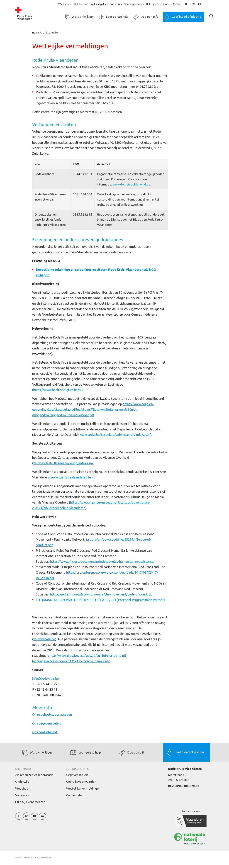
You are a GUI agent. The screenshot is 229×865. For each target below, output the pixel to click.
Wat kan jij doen (99, 4)
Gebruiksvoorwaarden (81, 781)
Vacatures (116, 4)
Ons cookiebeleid (45, 732)
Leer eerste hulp (117, 16)
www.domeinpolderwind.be (131, 184)
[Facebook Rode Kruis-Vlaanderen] (18, 818)
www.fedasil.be (44, 639)
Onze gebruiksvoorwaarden (52, 714)
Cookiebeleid (75, 795)
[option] (195, 4)
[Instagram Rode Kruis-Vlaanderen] (26, 818)
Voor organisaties (134, 4)
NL (186, 4)
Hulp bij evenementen (158, 4)
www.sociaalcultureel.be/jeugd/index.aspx (63, 463)
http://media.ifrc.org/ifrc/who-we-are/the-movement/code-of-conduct (100, 594)
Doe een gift (149, 16)
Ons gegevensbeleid (47, 723)
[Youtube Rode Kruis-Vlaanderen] (34, 818)
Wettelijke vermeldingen (83, 788)
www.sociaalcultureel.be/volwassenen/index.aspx (114, 434)
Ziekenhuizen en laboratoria (34, 774)
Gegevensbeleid (77, 774)
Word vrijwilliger (83, 16)
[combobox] (188, 4)
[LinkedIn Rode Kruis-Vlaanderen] (42, 818)
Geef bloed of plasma (186, 16)
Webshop (21, 788)
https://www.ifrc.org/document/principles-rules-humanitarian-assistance (101, 561)
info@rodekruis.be (45, 678)
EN (193, 4)
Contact (177, 4)
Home (35, 32)
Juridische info (49, 32)
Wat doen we (81, 4)
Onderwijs (22, 781)
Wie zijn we (64, 4)
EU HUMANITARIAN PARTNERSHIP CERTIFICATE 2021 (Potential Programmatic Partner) (100, 600)
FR (199, 4)
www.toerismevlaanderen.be (71, 477)
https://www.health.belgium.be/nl (57, 390)
